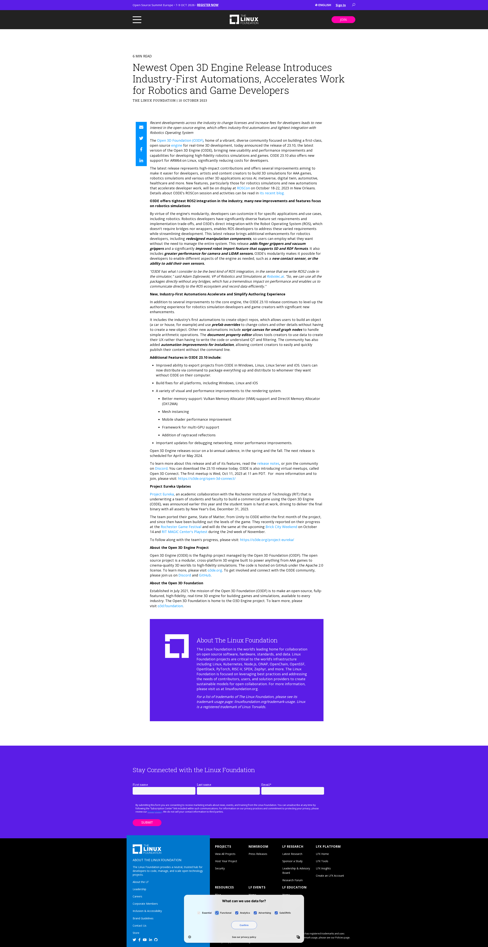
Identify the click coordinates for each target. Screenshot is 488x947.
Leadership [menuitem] (139, 889)
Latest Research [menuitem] (292, 854)
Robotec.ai (275, 276)
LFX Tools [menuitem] (322, 861)
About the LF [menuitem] (141, 882)
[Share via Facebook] (141, 149)
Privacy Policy (155, 811)
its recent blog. (272, 193)
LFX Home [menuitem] (322, 854)
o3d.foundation (170, 606)
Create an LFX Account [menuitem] (330, 875)
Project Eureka (162, 494)
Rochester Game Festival (181, 526)
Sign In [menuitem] (341, 5)
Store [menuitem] (136, 933)
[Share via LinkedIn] (141, 160)
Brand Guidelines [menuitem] (143, 918)
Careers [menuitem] (137, 896)
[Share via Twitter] (141, 138)
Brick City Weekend (281, 526)
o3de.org (215, 570)
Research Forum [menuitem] (292, 880)
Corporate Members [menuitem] (145, 903)
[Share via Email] (141, 127)
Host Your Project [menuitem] (226, 861)
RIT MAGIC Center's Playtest (184, 531)
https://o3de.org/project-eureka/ (267, 539)
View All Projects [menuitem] (225, 854)
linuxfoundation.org (241, 689)
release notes (268, 463)
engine (176, 145)
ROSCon (243, 188)
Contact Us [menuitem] (139, 925)
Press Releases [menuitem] (258, 854)
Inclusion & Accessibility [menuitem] (147, 911)
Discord (161, 468)
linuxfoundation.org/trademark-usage (264, 701)
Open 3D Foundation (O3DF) (179, 140)
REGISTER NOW (207, 5)
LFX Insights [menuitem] (323, 868)
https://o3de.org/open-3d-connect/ (207, 478)
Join (343, 20)
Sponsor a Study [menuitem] (292, 861)
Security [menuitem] (220, 868)
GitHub (205, 575)
